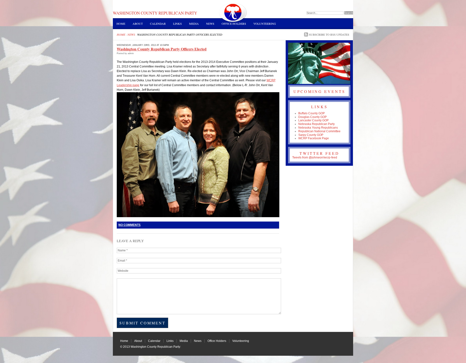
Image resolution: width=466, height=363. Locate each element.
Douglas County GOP (312, 117)
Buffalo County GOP (311, 113)
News (210, 23)
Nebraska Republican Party (316, 124)
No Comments (129, 225)
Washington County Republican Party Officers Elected (162, 49)
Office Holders (234, 23)
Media (194, 23)
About (138, 23)
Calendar (158, 23)
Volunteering (264, 23)
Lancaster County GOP (313, 120)
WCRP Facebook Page (313, 138)
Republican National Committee (319, 131)
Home (120, 23)
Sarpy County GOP (310, 135)
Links (177, 23)
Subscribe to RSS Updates (329, 34)
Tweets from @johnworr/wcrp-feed (314, 157)
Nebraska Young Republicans (318, 127)
